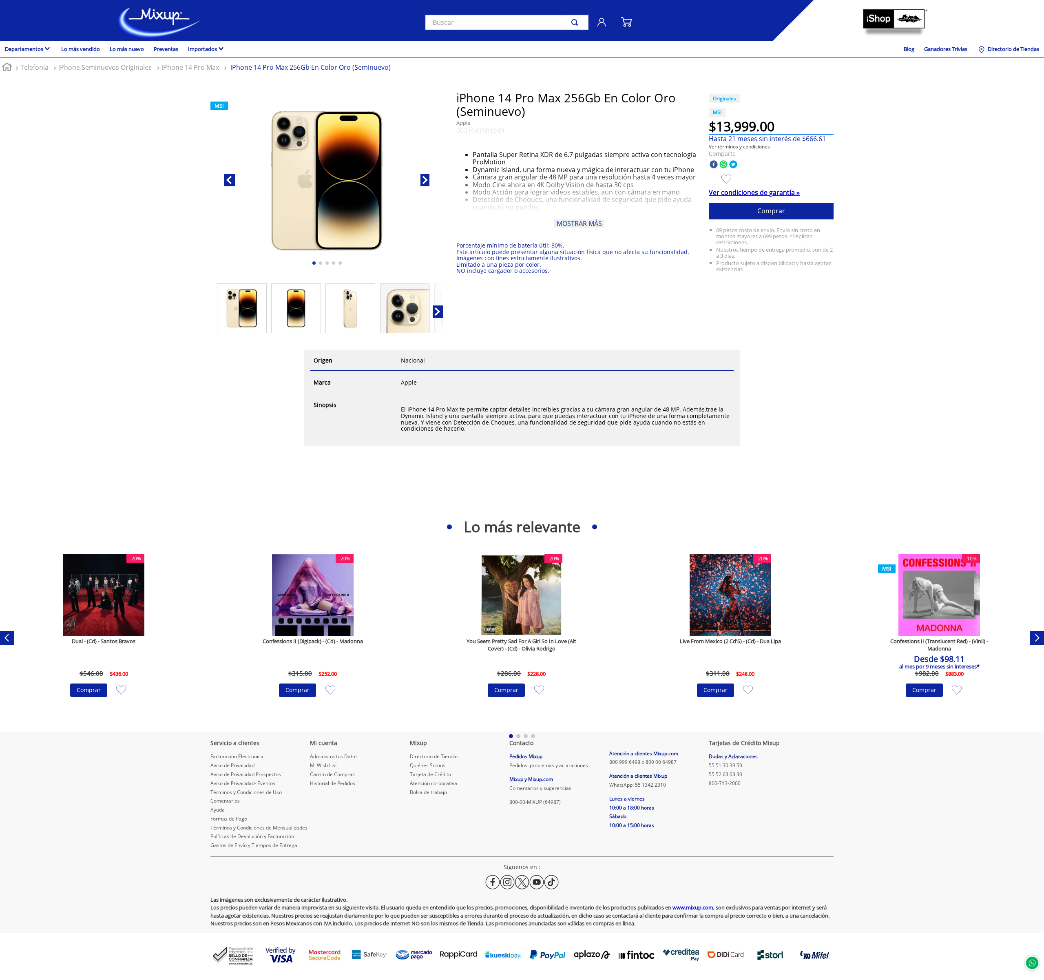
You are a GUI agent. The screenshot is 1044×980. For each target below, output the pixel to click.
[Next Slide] (1037, 638)
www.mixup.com (692, 907)
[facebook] (714, 165)
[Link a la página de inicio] (7, 68)
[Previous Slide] (7, 638)
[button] (739, 146)
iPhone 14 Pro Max (190, 67)
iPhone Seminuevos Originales (105, 67)
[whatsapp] (723, 165)
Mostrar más (579, 223)
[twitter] (733, 165)
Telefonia (34, 67)
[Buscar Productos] (576, 22)
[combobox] (506, 22)
